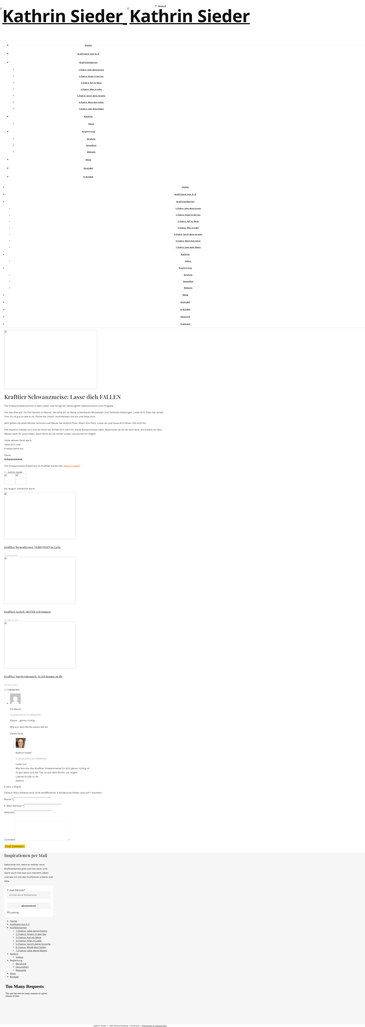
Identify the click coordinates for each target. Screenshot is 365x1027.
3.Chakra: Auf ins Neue (91, 83)
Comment (9, 839)
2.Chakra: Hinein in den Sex (91, 76)
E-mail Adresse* (16, 890)
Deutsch (162, 6)
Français (162, 13)
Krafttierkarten (88, 62)
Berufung (91, 139)
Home (88, 45)
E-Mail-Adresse (13, 805)
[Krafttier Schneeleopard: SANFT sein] (21, 483)
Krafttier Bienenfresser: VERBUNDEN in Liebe (32, 547)
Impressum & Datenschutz (154, 1025)
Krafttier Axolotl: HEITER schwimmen (27, 611)
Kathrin (88, 116)
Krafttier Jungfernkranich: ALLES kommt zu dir (33, 676)
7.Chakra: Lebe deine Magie (91, 109)
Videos (91, 124)
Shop (88, 159)
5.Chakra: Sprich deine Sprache (91, 96)
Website (8, 812)
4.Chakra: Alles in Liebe (91, 89)
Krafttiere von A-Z (88, 53)
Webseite (91, 152)
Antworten (35, 714)
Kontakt (88, 168)
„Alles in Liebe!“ (71, 465)
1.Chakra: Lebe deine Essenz (91, 70)
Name (8, 799)
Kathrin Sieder (15, 472)
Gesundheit (91, 145)
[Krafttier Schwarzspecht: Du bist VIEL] (10, 483)
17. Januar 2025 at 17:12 (20, 714)
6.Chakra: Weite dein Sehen (91, 102)
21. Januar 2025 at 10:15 (26, 758)
